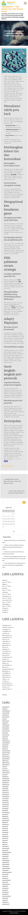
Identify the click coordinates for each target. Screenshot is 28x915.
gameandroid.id (5, 713)
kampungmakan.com (7, 637)
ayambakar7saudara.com (7, 627)
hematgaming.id (5, 812)
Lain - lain (6, 461)
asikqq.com (4, 580)
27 (8, 524)
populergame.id (5, 904)
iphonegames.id (5, 717)
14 (10, 519)
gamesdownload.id (6, 880)
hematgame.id (5, 846)
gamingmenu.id (5, 784)
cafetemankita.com (6, 651)
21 (10, 521)
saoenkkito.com (5, 633)
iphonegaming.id (6, 756)
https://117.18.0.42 (6, 590)
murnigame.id (5, 836)
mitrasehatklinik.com (7, 665)
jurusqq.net (4, 588)
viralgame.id (5, 900)
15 (12, 519)
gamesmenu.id (5, 802)
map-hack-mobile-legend (7, 466)
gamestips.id (5, 732)
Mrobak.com (5, 647)
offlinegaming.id (5, 762)
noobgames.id (5, 888)
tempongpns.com (6, 629)
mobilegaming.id (6, 758)
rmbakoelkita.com (6, 641)
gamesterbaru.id (6, 730)
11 (5, 519)
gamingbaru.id (5, 854)
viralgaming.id (5, 870)
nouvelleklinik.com (6, 673)
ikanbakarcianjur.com (7, 661)
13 (8, 519)
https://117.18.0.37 (6, 602)
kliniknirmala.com (6, 671)
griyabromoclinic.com (7, 689)
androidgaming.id (6, 711)
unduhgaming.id (5, 860)
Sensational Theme (14, 913)
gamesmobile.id (5, 727)
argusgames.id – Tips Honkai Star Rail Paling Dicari (12, 8)
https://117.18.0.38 (6, 598)
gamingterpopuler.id (7, 872)
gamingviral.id (5, 856)
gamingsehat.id (5, 862)
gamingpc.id (5, 748)
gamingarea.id (5, 790)
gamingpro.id (5, 858)
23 (14, 521)
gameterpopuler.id (6, 896)
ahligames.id (5, 822)
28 (10, 524)
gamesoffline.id (5, 728)
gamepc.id (4, 719)
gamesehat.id (5, 894)
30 (14, 524)
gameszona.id (5, 814)
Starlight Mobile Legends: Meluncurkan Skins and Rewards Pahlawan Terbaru (12, 481)
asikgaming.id (5, 800)
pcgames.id (4, 768)
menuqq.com (5, 612)
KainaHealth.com (6, 675)
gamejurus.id (5, 830)
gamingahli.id (5, 788)
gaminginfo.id (5, 776)
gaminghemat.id (5, 778)
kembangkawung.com (7, 657)
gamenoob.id (5, 882)
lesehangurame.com (6, 625)
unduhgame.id (5, 902)
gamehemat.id (5, 824)
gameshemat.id (5, 820)
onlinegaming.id (5, 764)
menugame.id (5, 850)
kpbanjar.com (5, 667)
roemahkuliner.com (6, 631)
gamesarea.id (5, 838)
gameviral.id (5, 890)
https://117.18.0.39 (6, 586)
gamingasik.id (5, 786)
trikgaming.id (5, 746)
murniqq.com (5, 610)
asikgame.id (4, 844)
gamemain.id (5, 828)
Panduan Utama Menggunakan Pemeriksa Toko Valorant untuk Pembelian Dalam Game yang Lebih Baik (14, 558)
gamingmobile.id (6, 742)
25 (5, 524)
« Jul (13, 531)
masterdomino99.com (7, 600)
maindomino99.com (6, 596)
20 (8, 521)
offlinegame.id (5, 760)
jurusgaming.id (5, 794)
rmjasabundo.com (6, 653)
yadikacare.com (5, 679)
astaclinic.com (5, 681)
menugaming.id (5, 796)
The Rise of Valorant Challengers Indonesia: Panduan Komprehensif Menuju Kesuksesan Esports (13, 547)
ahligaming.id (5, 816)
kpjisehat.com (5, 663)
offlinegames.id (5, 721)
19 (6, 521)
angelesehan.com (6, 643)
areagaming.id (5, 798)
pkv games (13, 174)
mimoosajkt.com (6, 655)
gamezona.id (5, 834)
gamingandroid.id (6, 750)
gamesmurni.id (5, 804)
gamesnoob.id (5, 874)
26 (6, 524)
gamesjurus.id (5, 806)
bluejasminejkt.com (6, 645)
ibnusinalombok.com (6, 683)
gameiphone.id (5, 715)
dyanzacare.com (5, 687)
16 (14, 519)
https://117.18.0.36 (6, 582)
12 (6, 519)
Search (24, 502)
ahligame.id (4, 842)
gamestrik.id (5, 736)
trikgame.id (4, 709)
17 (3, 521)
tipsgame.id (4, 774)
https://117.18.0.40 (6, 606)
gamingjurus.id (5, 782)
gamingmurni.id (5, 780)
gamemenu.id (5, 832)
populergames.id (6, 884)
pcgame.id (4, 766)
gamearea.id (5, 840)
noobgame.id (5, 898)
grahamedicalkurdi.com (7, 685)
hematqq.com (5, 608)
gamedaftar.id (5, 892)
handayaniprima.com (7, 635)
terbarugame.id (5, 770)
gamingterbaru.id (6, 752)
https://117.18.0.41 (6, 594)
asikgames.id (5, 826)
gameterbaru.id (5, 734)
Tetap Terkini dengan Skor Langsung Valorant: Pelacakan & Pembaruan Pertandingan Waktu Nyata (13, 565)
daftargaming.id (5, 864)
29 (12, 524)
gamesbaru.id (5, 878)
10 (3, 519)
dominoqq (4, 694)
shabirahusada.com (6, 677)
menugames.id (5, 818)
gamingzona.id (5, 792)
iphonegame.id (5, 754)
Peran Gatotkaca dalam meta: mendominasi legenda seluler (16, 492)
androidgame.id (5, 707)
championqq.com (6, 604)
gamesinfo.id (5, 723)
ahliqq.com (4, 584)
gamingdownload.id (6, 852)
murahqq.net (5, 592)
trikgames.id (5, 738)
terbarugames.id (6, 772)
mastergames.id (5, 848)
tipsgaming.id (5, 744)
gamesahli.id (5, 810)
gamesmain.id (5, 808)
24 (3, 524)
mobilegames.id (5, 725)
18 (5, 521)
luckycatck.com (5, 639)
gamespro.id (5, 876)
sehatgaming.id (5, 866)
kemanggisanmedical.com (8, 669)
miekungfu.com (5, 649)
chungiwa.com (5, 659)
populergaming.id (6, 868)
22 (12, 521)
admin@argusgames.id (9, 459)
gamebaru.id (5, 886)
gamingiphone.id (6, 740)
